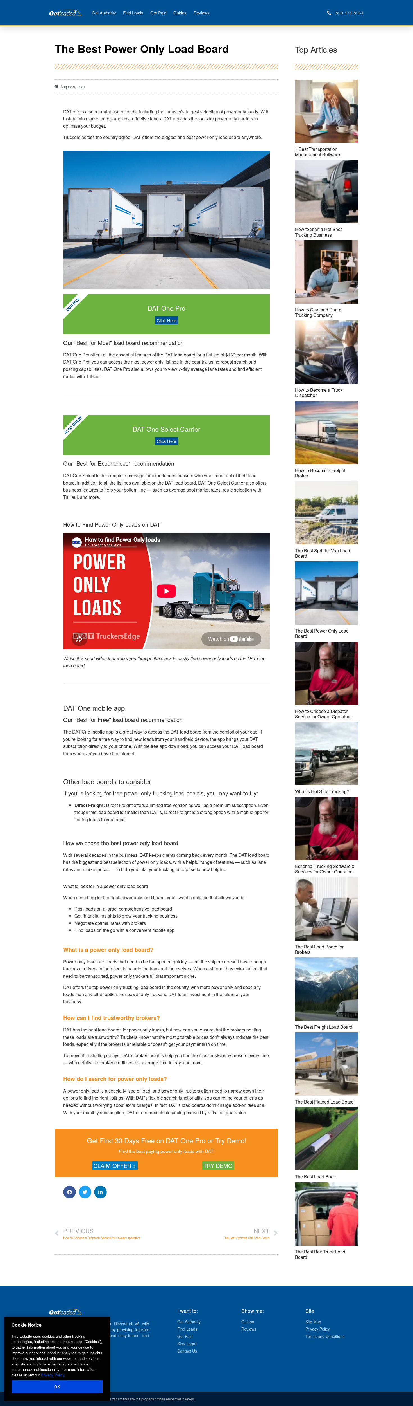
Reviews (202, 12)
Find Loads (133, 12)
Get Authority (104, 12)
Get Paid (158, 12)
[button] (69, 1192)
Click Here (166, 320)
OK (57, 1386)
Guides (180, 12)
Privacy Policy (52, 1375)
